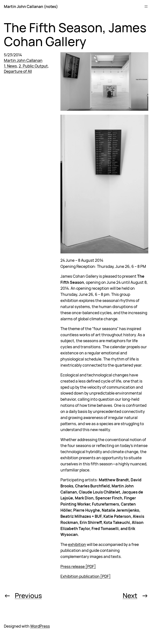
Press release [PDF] (78, 566)
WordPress (40, 626)
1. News (10, 66)
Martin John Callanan (23, 60)
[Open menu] (146, 6)
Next (130, 595)
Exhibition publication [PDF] (85, 576)
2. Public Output (33, 66)
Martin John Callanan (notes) (31, 6)
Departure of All (18, 71)
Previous (28, 595)
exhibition (77, 544)
